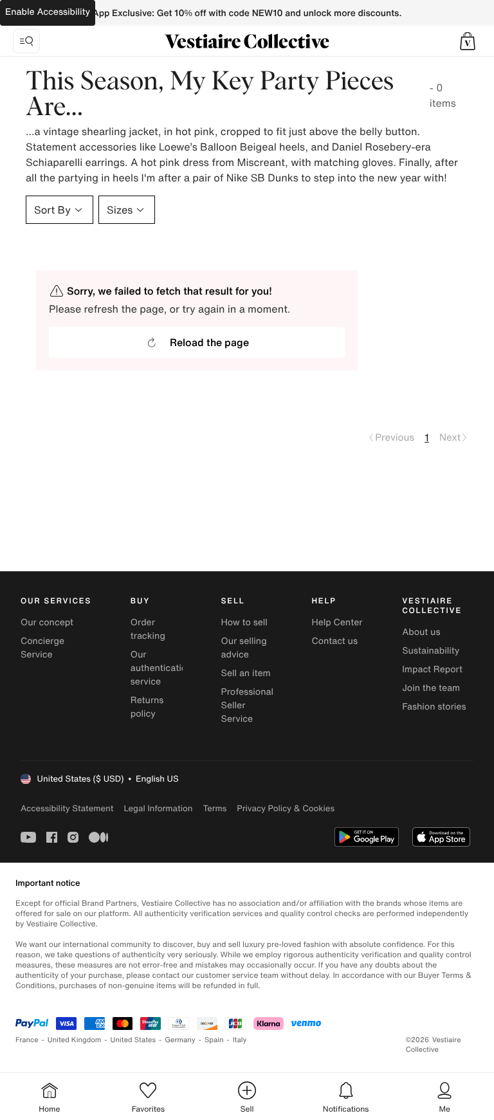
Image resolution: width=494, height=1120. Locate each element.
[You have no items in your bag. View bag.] (468, 41)
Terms (214, 808)
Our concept (47, 622)
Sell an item (246, 673)
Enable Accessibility (47, 12)
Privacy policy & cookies (285, 808)
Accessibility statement (67, 808)
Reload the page (209, 342)
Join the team (431, 688)
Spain (214, 1040)
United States (133, 1040)
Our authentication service (161, 668)
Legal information (158, 808)
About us (421, 632)
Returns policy (147, 707)
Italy (240, 1040)
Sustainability (430, 650)
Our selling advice (244, 647)
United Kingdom (75, 1040)
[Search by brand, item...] (26, 41)
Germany (180, 1040)
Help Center (336, 622)
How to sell (244, 622)
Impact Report (432, 669)
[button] (468, 41)
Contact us (334, 641)
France (27, 1040)
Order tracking (148, 629)
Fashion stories (434, 706)
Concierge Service (42, 647)
